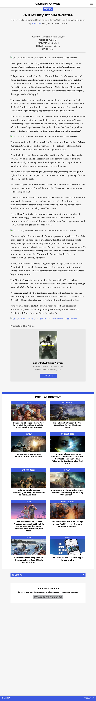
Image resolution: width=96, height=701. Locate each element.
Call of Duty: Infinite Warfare (48, 362)
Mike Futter (36, 24)
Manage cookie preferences (48, 597)
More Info (49, 375)
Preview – (67, 524)
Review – (28, 455)
